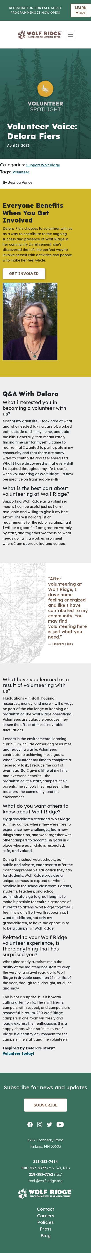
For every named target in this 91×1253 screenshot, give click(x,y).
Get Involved (24, 273)
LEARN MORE (81, 10)
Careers (45, 1215)
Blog (46, 1235)
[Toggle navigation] (70, 34)
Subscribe (46, 1105)
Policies (45, 1222)
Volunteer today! (18, 1053)
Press (45, 1229)
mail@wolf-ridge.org (46, 1181)
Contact (45, 1209)
